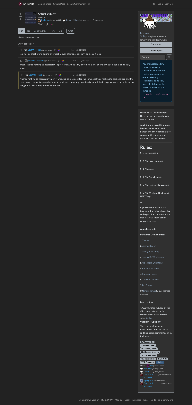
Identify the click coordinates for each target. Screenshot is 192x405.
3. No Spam (148, 169)
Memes (145, 240)
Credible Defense (150, 280)
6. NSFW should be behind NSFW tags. (154, 195)
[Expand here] (30, 18)
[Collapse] (21, 50)
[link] (47, 24)
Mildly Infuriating (150, 251)
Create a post (156, 51)
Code (153, 400)
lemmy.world (43, 17)
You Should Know (150, 268)
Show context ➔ (26, 44)
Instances (136, 400)
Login (160, 4)
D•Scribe (28, 4)
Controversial (40, 31)
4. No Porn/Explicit (152, 177)
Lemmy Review (149, 246)
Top (28, 31)
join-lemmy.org (165, 400)
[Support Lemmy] (89, 4)
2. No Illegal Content (153, 161)
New (53, 31)
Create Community (76, 4)
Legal (127, 400)
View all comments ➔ (28, 37)
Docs (145, 400)
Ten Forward (148, 285)
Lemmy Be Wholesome (153, 257)
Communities (44, 4)
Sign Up (169, 4)
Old (60, 31)
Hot (21, 31)
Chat (70, 31)
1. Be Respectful (150, 153)
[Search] (154, 4)
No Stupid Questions (152, 263)
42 (41, 24)
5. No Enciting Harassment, (156, 185)
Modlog (160, 362)
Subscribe (156, 44)
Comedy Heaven (150, 274)
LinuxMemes (149, 291)
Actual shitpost (47, 14)
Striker (149, 318)
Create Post (59, 4)
